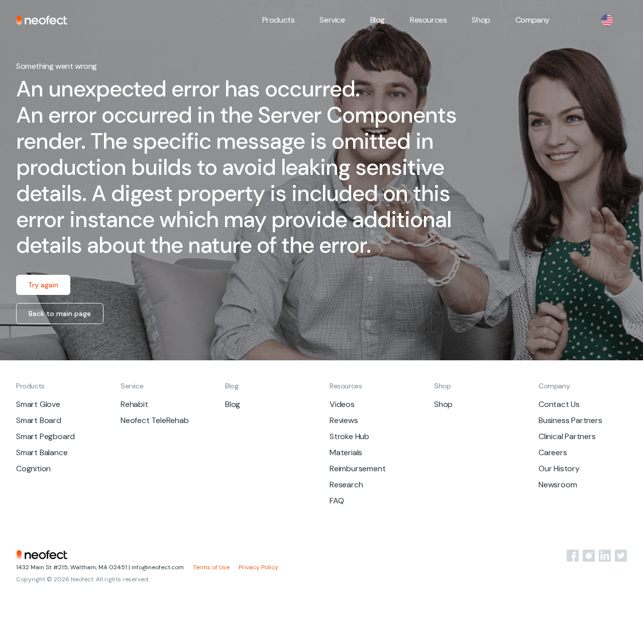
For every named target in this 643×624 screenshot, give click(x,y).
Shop (481, 20)
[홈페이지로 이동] (42, 20)
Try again (43, 284)
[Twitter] (621, 556)
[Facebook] (573, 556)
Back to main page (60, 313)
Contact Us (559, 404)
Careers (553, 452)
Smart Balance (41, 452)
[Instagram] (589, 556)
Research (346, 484)
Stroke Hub (349, 436)
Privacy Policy (258, 567)
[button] (278, 20)
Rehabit (134, 404)
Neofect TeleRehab (155, 420)
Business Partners (570, 420)
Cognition (33, 468)
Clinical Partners (567, 436)
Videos (342, 404)
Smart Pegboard (45, 436)
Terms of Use (211, 567)
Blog (377, 20)
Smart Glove (38, 404)
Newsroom (558, 484)
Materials (346, 452)
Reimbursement (357, 468)
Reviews (344, 420)
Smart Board (38, 420)
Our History (559, 468)
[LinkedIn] (605, 556)
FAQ (337, 500)
